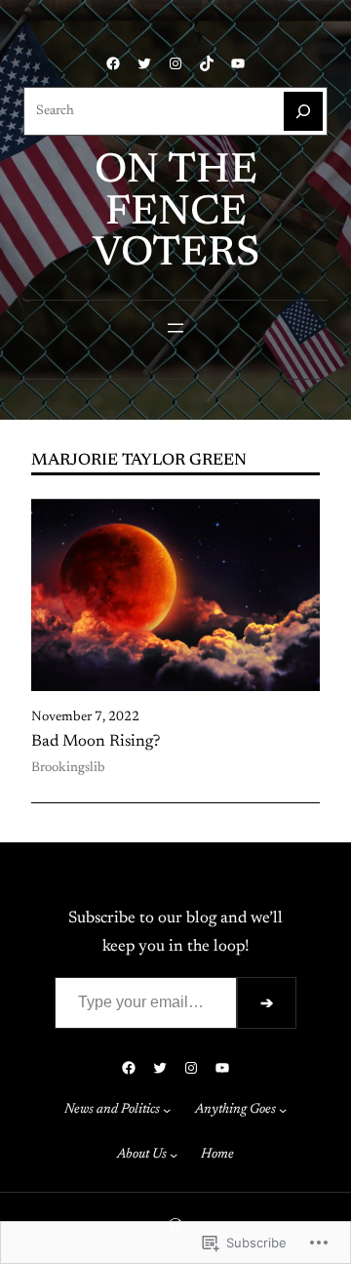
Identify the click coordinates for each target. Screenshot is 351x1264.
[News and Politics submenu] (167, 1110)
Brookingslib (68, 768)
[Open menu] (175, 328)
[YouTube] (238, 63)
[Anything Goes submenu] (283, 1110)
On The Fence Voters (176, 213)
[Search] (303, 111)
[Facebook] (113, 63)
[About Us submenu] (173, 1155)
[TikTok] (206, 63)
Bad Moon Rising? (95, 742)
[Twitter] (144, 63)
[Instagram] (175, 63)
